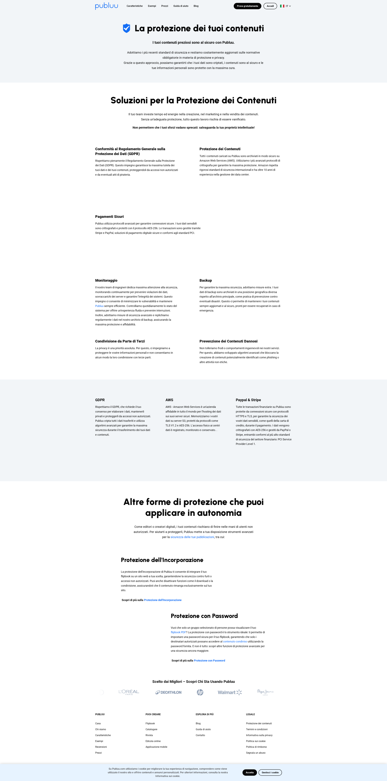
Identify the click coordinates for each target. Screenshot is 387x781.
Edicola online (153, 741)
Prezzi (98, 752)
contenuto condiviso (235, 641)
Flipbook (150, 723)
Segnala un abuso (255, 752)
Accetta (250, 772)
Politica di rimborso (256, 746)
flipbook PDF (178, 632)
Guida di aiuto (203, 729)
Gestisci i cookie (270, 772)
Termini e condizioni (257, 729)
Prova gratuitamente (247, 6)
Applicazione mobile (156, 746)
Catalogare (151, 729)
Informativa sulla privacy (259, 735)
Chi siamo (100, 729)
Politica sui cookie (255, 741)
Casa (98, 723)
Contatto (200, 735)
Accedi (270, 6)
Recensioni (101, 746)
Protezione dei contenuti (259, 723)
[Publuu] (106, 6)
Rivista (149, 735)
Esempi (99, 741)
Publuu (99, 306)
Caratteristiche (103, 735)
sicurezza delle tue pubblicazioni (192, 537)
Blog (198, 723)
